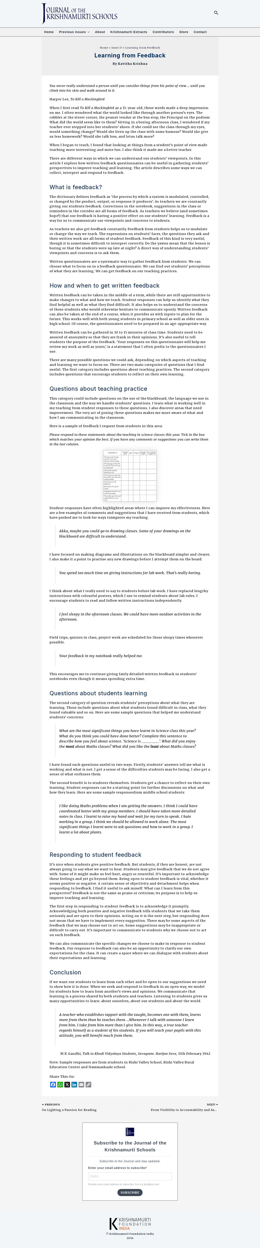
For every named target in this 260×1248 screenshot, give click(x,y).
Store (183, 32)
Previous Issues (72, 32)
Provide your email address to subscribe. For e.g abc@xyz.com (123, 1184)
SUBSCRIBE (130, 1192)
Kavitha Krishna (133, 64)
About (100, 32)
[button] (216, 13)
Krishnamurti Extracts (128, 32)
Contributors (163, 32)
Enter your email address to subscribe (117, 1167)
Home (49, 32)
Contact (200, 32)
